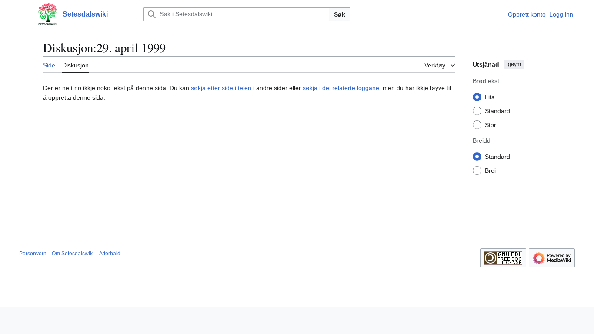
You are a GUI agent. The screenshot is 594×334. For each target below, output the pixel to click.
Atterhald (109, 253)
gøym (514, 64)
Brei (490, 170)
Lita (490, 97)
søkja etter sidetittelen (221, 87)
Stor (490, 124)
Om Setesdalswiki (73, 253)
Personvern (33, 253)
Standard (497, 110)
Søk (339, 14)
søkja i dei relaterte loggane (341, 87)
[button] (23, 14)
